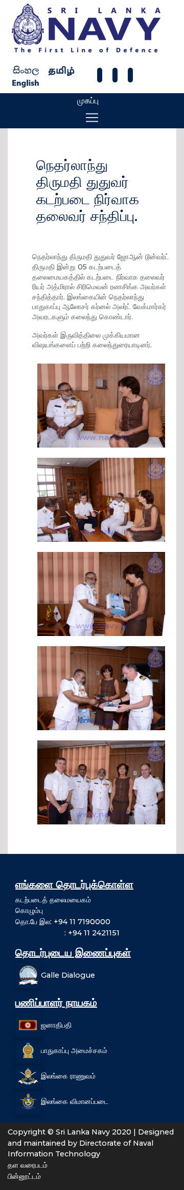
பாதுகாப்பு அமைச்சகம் (74, 1050)
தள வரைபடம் (28, 1165)
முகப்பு (88, 100)
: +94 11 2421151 (67, 932)
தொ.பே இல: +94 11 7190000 (62, 921)
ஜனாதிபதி (56, 1025)
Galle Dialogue (68, 975)
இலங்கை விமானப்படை (74, 1101)
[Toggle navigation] (92, 117)
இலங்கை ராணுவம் (68, 1076)
